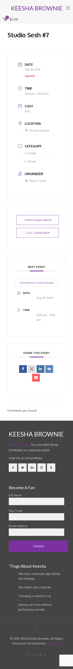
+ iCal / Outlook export (38, 232)
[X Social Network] (32, 369)
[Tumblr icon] (44, 655)
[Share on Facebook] (23, 369)
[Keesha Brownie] (36, 8)
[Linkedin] (40, 369)
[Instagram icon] (40, 655)
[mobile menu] (67, 7)
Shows (32, 161)
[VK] (49, 369)
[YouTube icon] (36, 655)
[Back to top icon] (37, 629)
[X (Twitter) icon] (32, 655)
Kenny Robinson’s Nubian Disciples (36, 282)
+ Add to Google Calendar (38, 220)
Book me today (19, 445)
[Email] (36, 378)
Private (32, 153)
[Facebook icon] (28, 655)
